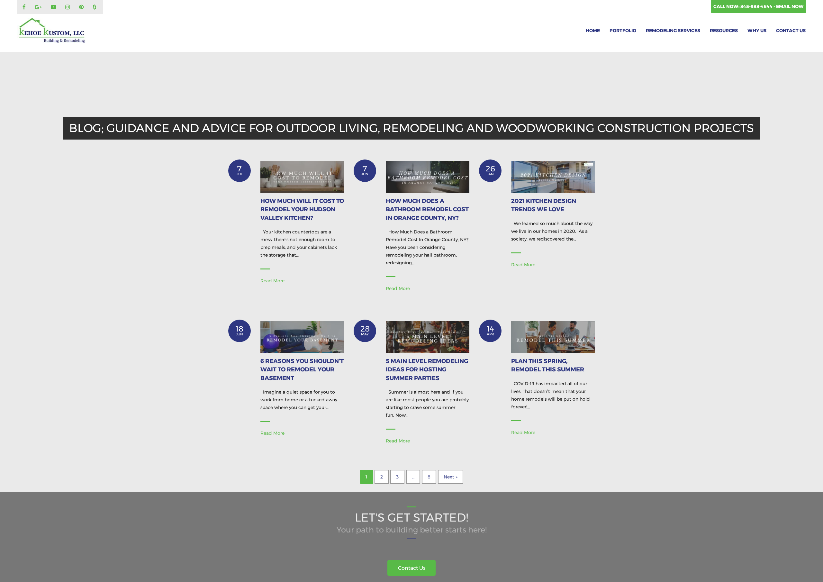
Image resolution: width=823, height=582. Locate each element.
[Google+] (39, 7)
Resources (724, 30)
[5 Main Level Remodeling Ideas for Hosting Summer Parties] (427, 337)
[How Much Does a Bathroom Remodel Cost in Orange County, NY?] (427, 176)
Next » (450, 477)
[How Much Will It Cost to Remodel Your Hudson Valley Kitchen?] (302, 176)
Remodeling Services (673, 30)
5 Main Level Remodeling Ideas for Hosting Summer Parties (427, 370)
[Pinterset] (82, 7)
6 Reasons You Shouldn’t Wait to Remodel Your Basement (302, 370)
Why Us (756, 30)
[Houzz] (95, 7)
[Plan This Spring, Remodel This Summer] (553, 337)
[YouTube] (54, 7)
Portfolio (623, 30)
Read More (272, 281)
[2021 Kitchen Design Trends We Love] (553, 176)
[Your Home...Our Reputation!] (52, 30)
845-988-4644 (756, 6)
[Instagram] (68, 7)
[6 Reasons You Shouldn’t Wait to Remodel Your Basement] (302, 337)
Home (593, 30)
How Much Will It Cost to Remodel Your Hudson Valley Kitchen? (302, 209)
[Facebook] (25, 7)
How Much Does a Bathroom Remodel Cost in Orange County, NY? (427, 209)
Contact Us (791, 30)
